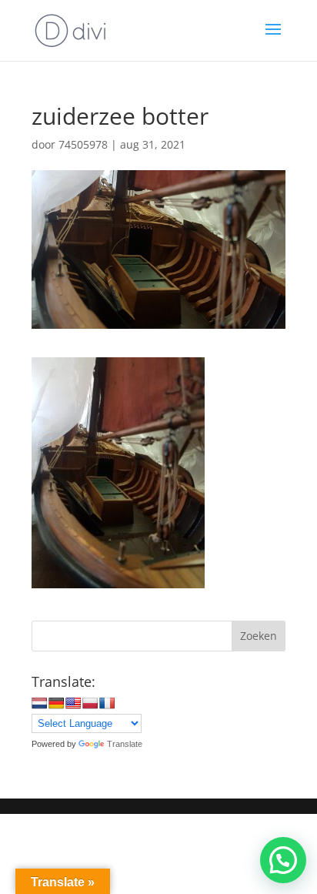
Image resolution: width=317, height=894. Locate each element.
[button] (283, 860)
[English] (73, 703)
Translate (124, 743)
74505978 (83, 144)
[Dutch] (39, 703)
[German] (56, 703)
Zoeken (258, 635)
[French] (107, 703)
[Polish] (90, 703)
